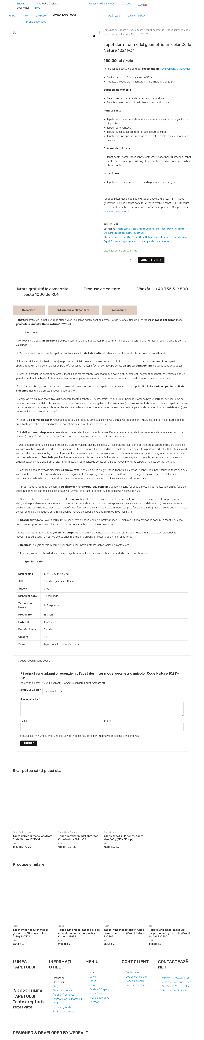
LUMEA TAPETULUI (64, 14)
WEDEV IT (78, 1032)
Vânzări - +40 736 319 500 (162, 289)
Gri (45, 636)
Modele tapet (136, 30)
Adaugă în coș (151, 260)
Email (107, 720)
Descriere (28, 310)
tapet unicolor (163, 241)
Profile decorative (36, 21)
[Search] (176, 16)
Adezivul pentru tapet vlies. (175, 68)
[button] (105, 269)
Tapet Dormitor (168, 228)
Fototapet (40, 16)
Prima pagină (110, 30)
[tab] (29, 310)
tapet (116, 237)
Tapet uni (139, 233)
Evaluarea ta (30, 689)
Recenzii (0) (119, 310)
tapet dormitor (179, 237)
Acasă (12, 16)
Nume (24, 720)
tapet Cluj (126, 237)
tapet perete (147, 241)
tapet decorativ (162, 237)
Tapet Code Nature (149, 228)
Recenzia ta (30, 699)
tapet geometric (130, 241)
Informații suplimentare (73, 310)
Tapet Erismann (112, 241)
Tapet (25, 16)
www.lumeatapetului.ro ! (120, 211)
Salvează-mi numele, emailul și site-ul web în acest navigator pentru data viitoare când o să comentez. (81, 735)
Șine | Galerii (113, 16)
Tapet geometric (155, 30)
